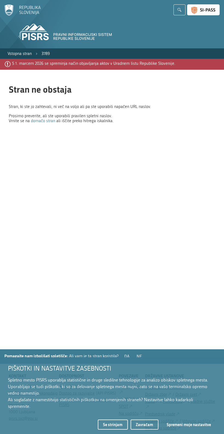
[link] (19, 53)
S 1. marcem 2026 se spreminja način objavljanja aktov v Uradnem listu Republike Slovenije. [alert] (93, 63)
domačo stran (43, 120)
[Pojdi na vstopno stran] (22, 14)
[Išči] (179, 9)
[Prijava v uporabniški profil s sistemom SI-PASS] (203, 9)
